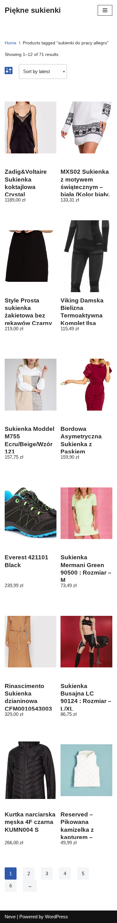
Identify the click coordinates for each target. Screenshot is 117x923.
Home (11, 42)
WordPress (56, 916)
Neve (10, 916)
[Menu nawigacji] (105, 10)
